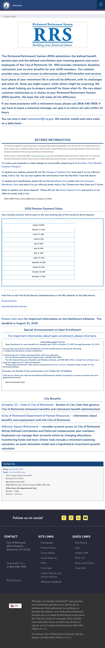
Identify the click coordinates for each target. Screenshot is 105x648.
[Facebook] (64, 518)
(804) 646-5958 (16, 469)
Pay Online (81, 542)
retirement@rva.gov (17, 472)
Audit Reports (49, 558)
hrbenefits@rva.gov (90, 360)
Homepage (47, 542)
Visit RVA (80, 568)
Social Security (9, 300)
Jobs (77, 547)
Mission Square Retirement (21, 427)
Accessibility (48, 552)
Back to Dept (11, 17)
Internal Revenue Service (14, 306)
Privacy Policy (48, 547)
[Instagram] (71, 518)
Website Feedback (51, 581)
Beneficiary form (59, 181)
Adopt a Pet (81, 552)
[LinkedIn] (78, 518)
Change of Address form (58, 172)
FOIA (43, 563)
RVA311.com (14, 580)
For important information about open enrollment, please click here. (52, 336)
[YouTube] (85, 518)
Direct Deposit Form (70, 190)
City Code (46, 568)
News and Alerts (84, 563)
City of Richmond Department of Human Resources (36, 416)
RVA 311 (80, 558)
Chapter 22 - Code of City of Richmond (28, 405)
